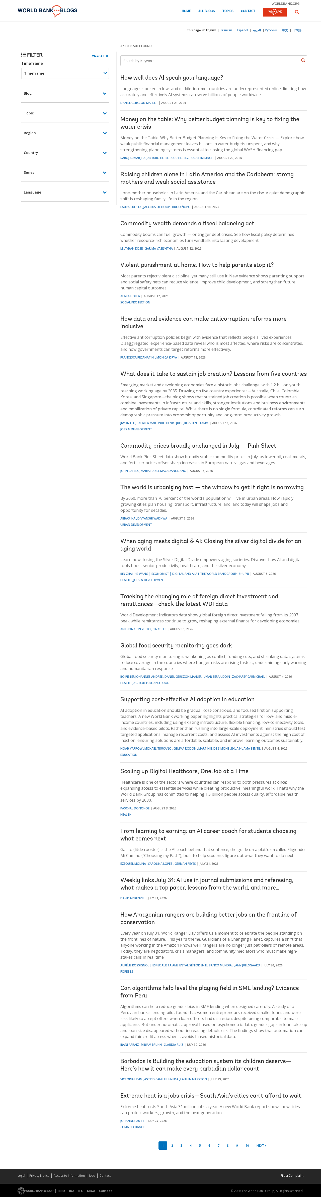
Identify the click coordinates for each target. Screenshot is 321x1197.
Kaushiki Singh (202, 158)
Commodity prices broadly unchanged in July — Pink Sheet (198, 446)
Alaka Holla (130, 296)
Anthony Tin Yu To (135, 629)
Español (242, 30)
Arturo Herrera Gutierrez (168, 158)
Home (186, 11)
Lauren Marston (193, 1079)
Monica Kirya (166, 357)
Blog (28, 93)
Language (32, 192)
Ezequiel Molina (133, 864)
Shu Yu (244, 574)
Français (226, 30)
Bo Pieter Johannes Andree (141, 676)
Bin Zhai (126, 574)
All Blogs (206, 11)
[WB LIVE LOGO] (275, 13)
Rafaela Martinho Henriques (159, 423)
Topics (227, 11)
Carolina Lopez (160, 864)
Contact (248, 11)
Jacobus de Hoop (156, 207)
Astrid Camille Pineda (161, 1079)
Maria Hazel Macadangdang (163, 471)
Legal (21, 1175)
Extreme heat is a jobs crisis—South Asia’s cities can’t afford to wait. (211, 1096)
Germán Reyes (185, 864)
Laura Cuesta (130, 207)
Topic (29, 113)
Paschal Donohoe (134, 808)
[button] (297, 12)
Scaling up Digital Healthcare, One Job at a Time (184, 772)
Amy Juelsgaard (247, 965)
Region (30, 132)
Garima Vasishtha (159, 248)
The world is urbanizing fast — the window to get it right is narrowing (212, 488)
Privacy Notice (39, 1175)
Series (29, 172)
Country (31, 152)
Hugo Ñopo (181, 207)
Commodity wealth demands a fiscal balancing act (187, 224)
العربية (257, 30)
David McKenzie (132, 898)
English (211, 30)
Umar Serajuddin (217, 676)
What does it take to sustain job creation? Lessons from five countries (213, 374)
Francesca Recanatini (137, 357)
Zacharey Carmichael (248, 676)
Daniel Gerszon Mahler (138, 103)
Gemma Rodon (185, 748)
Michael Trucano (158, 748)
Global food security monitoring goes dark (176, 646)
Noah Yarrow (131, 748)
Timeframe (32, 63)
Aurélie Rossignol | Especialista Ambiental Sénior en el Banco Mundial (176, 965)
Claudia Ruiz (173, 1045)
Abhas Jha (127, 518)
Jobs (92, 1175)
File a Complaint (292, 1175)
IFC (80, 1191)
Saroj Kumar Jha (132, 158)
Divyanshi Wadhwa (152, 518)
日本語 (296, 30)
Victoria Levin (131, 1079)
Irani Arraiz (129, 1045)
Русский (271, 30)
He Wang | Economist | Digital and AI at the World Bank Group (186, 574)
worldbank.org (286, 3)
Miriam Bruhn (151, 1045)
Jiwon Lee (127, 423)
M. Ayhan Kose (131, 248)
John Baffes (129, 471)
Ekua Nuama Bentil (246, 748)
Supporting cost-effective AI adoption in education (187, 700)
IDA (71, 1191)
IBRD (61, 1191)
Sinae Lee (159, 629)
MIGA (91, 1191)
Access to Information (69, 1175)
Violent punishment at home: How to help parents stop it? (197, 265)
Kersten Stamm (196, 423)
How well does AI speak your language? (171, 78)
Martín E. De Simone (213, 748)
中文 (285, 30)
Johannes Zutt (132, 1121)
